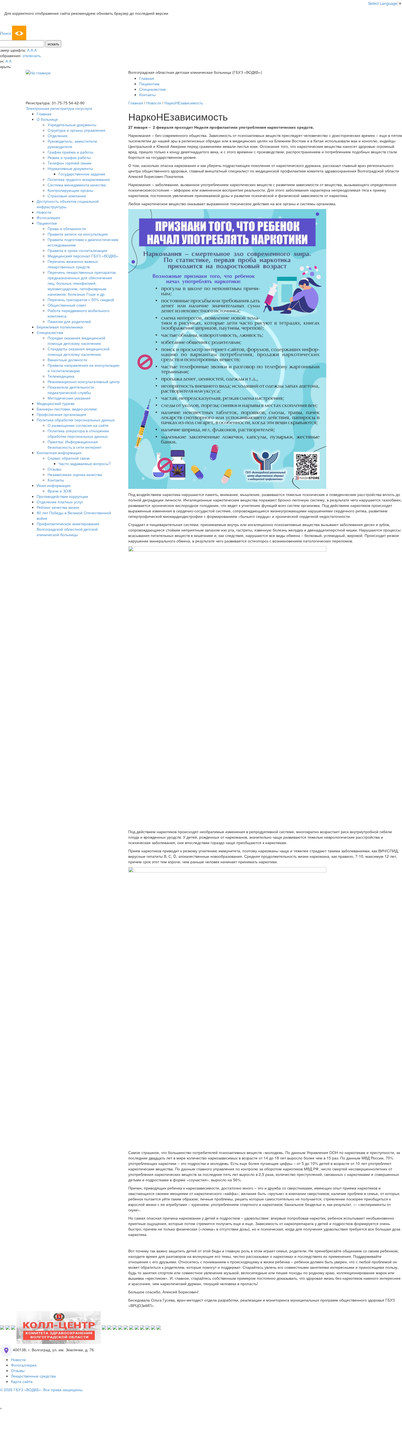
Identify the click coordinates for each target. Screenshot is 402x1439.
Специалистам (152, 89)
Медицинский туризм (55, 403)
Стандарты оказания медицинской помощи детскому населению (79, 351)
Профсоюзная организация (61, 414)
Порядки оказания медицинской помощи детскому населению (76, 340)
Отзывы (54, 469)
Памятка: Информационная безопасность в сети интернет (74, 444)
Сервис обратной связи (69, 458)
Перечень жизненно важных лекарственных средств (73, 264)
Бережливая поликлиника (60, 327)
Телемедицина (61, 376)
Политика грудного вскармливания (79, 179)
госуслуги (83, 108)
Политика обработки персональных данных (76, 419)
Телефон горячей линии (69, 163)
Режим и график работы (69, 157)
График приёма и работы (70, 152)
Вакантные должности (67, 359)
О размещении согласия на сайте (78, 425)
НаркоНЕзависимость (183, 102)
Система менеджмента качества (77, 184)
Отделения (58, 135)
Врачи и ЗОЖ (60, 491)
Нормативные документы (70, 168)
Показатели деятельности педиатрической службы (71, 389)
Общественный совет (67, 305)
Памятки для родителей (69, 321)
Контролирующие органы (70, 190)
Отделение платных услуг (60, 501)
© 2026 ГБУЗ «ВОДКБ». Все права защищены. (41, 1389)
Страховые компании (67, 195)
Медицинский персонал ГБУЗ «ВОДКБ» (83, 256)
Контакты (147, 94)
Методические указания (69, 398)
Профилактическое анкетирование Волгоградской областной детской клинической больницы (68, 529)
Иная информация (54, 485)
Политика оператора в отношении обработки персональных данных (78, 433)
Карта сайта (22, 1381)
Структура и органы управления (76, 130)
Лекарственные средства (33, 1376)
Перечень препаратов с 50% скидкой (81, 299)
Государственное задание (82, 174)
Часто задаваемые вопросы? (85, 463)
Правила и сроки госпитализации (77, 250)
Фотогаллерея (24, 1365)
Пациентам (149, 83)
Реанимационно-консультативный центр (84, 381)
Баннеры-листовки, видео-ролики (67, 409)
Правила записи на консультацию (78, 234)
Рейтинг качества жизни (58, 507)
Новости (44, 212)
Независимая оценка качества (75, 474)
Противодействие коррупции (62, 496)
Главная (146, 78)
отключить (31, 55)
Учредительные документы (72, 124)
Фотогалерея (48, 217)
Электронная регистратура (50, 108)
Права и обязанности (67, 228)
